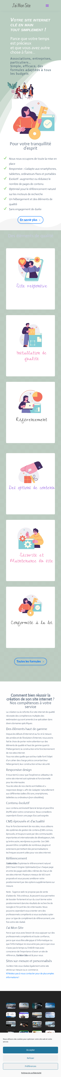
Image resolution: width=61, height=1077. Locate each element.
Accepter (30, 1050)
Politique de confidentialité (31, 1073)
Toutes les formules (29, 661)
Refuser (30, 1058)
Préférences (30, 1066)
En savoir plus (28, 220)
